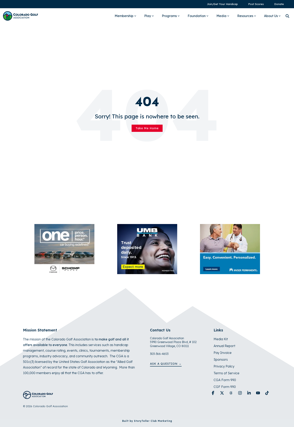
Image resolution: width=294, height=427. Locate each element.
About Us (271, 16)
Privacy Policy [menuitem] (224, 366)
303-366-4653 (159, 354)
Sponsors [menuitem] (221, 359)
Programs (169, 16)
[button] (213, 393)
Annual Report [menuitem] (224, 346)
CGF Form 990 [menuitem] (225, 387)
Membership (124, 16)
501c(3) (28, 362)
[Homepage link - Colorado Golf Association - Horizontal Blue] (38, 396)
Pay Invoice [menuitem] (223, 353)
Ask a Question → (166, 363)
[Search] (287, 15)
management (33, 350)
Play (147, 16)
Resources (245, 16)
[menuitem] (220, 4)
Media (221, 16)
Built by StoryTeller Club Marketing (147, 420)
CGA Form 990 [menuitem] (225, 380)
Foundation (197, 16)
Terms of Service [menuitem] (226, 373)
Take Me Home (147, 128)
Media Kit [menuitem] (221, 339)
